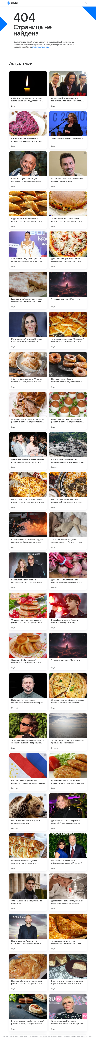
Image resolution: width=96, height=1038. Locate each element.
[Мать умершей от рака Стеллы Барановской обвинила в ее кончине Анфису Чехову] (28, 330)
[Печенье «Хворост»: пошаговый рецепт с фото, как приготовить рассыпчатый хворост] (28, 972)
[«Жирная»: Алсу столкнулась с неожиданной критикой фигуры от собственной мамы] (28, 250)
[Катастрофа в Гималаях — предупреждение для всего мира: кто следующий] (68, 451)
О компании (14, 1036)
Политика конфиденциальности (75, 1036)
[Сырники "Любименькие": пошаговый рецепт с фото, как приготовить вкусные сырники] (28, 651)
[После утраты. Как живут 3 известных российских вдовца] (28, 932)
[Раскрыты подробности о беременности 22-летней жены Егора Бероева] (28, 571)
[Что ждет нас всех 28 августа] (68, 651)
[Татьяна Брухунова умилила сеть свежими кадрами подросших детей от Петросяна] (28, 732)
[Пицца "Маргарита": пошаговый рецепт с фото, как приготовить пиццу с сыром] (28, 491)
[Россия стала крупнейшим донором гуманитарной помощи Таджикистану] (28, 772)
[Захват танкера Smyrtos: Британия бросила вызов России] (68, 732)
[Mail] (8, 3)
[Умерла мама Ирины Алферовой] (68, 130)
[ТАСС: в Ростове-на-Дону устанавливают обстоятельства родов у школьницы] (68, 531)
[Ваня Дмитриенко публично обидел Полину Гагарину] (68, 611)
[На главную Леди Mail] (14, 3)
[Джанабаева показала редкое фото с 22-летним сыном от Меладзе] (68, 812)
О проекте (34, 1036)
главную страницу (40, 47)
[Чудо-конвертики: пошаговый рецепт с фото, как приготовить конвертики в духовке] (28, 210)
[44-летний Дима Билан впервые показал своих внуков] (68, 170)
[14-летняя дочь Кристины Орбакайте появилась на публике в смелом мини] (68, 1012)
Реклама (23, 1036)
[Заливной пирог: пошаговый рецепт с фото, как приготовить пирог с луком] (68, 210)
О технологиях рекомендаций (51, 1036)
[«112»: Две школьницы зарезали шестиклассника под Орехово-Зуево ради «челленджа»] (28, 90)
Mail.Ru (5, 1036)
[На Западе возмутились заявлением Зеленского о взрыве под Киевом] (28, 691)
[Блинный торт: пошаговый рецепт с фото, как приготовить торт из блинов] (68, 972)
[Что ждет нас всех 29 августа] (68, 290)
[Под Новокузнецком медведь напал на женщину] (28, 812)
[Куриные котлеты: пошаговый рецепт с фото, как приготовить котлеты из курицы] (68, 772)
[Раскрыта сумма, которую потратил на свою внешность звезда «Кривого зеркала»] (28, 170)
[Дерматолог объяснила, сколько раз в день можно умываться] (68, 892)
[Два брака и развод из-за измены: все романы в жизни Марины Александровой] (28, 451)
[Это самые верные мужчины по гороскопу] (28, 892)
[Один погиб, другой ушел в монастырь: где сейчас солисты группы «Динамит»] (68, 90)
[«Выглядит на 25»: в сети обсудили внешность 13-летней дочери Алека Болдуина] (68, 852)
